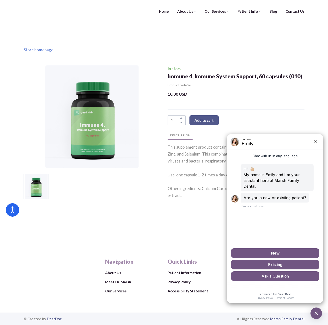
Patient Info (247, 11)
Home (164, 11)
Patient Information (184, 273)
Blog (273, 11)
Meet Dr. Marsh (118, 282)
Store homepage (38, 49)
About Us (185, 11)
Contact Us (294, 11)
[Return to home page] (57, 11)
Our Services (215, 11)
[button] (181, 118)
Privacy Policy (179, 282)
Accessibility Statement (188, 291)
